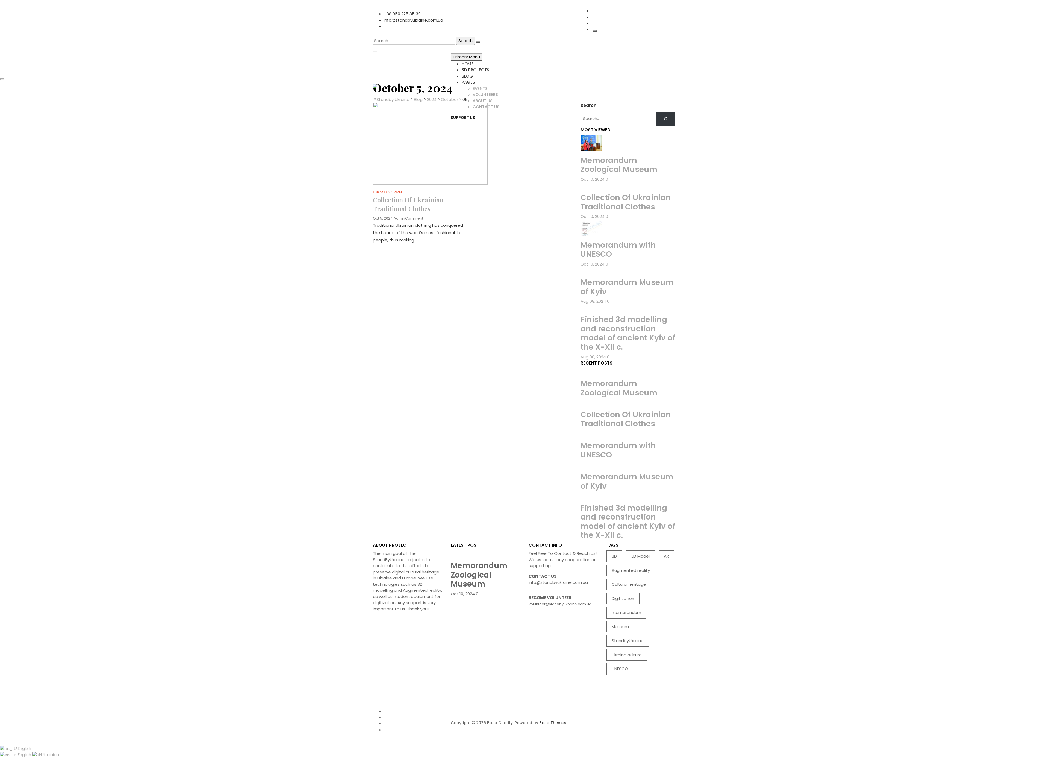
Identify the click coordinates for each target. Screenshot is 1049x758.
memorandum (626, 612)
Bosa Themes (552, 722)
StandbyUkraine (628, 640)
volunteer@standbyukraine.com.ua (560, 604)
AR (666, 556)
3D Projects (475, 70)
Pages (468, 82)
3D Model (640, 556)
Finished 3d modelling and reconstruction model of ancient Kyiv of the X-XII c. (628, 333)
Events (480, 88)
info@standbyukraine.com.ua (413, 20)
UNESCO (620, 669)
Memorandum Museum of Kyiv (627, 287)
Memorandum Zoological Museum (619, 165)
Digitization (623, 598)
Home (467, 64)
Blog (467, 76)
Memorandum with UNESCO (618, 250)
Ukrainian (50, 754)
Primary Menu (466, 57)
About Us (483, 101)
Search (588, 105)
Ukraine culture (627, 655)
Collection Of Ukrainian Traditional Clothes (408, 204)
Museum (620, 626)
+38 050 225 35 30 (402, 14)
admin (399, 218)
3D (614, 556)
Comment (414, 218)
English (24, 748)
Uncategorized (388, 192)
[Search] (665, 119)
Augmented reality (631, 570)
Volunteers (485, 94)
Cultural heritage (629, 584)
